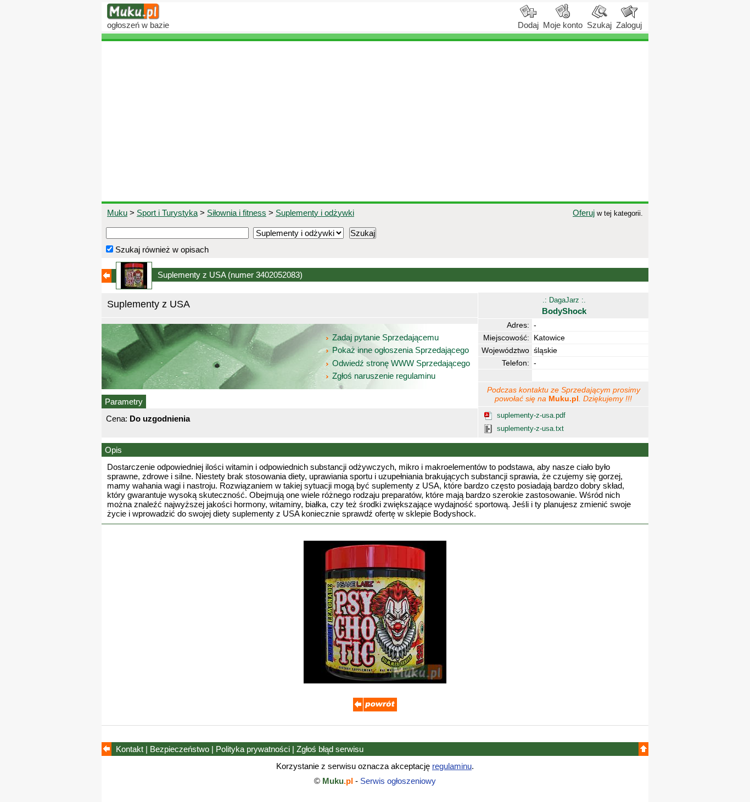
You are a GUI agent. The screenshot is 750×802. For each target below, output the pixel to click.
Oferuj (584, 212)
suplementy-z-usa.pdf (531, 415)
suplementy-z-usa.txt (530, 428)
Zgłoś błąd (329, 749)
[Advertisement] (375, 121)
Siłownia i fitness (236, 212)
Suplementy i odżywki (315, 212)
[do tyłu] (375, 708)
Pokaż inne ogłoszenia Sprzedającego (400, 350)
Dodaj (528, 25)
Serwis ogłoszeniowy (398, 781)
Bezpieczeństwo (179, 749)
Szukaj (599, 25)
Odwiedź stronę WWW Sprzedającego (401, 363)
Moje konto (563, 25)
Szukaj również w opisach (161, 249)
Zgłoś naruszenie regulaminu (382, 375)
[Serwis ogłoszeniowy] (133, 16)
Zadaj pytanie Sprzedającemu (385, 337)
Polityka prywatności (253, 749)
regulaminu (452, 766)
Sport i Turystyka (167, 212)
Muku (117, 212)
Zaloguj (629, 25)
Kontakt (129, 749)
